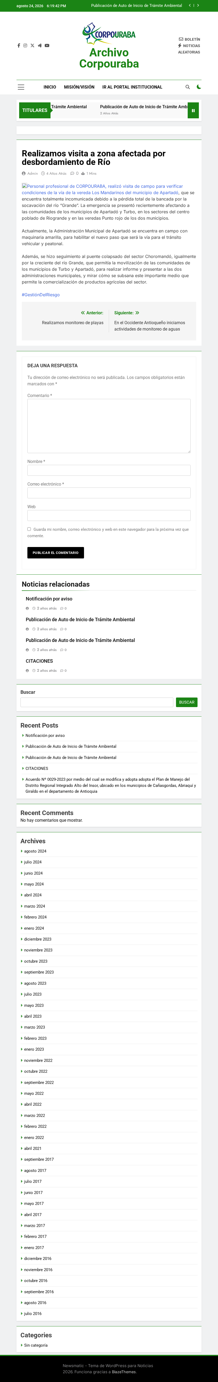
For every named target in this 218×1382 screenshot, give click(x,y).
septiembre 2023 (39, 972)
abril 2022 (32, 1104)
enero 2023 (34, 1049)
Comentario (39, 395)
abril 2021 (32, 1148)
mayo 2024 (34, 884)
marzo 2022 (34, 1115)
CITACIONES (39, 661)
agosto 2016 (35, 1302)
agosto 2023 (35, 983)
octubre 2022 (35, 1071)
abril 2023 (32, 1016)
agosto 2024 (35, 851)
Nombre (36, 461)
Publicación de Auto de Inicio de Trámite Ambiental (136, 6)
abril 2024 (32, 895)
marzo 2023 (34, 1027)
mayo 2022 (34, 1093)
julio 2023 (32, 994)
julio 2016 (32, 1313)
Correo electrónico (45, 484)
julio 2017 (32, 1181)
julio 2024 (32, 862)
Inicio (50, 87)
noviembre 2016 (38, 1269)
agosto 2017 (35, 1170)
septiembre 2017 (39, 1159)
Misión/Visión (79, 87)
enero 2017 (34, 1247)
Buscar (27, 692)
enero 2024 (34, 928)
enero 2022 (34, 1137)
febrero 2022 (35, 1126)
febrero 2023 (35, 1038)
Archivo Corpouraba (109, 58)
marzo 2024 (34, 906)
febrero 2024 (35, 917)
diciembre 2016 (37, 1258)
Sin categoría (36, 1345)
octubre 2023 (35, 961)
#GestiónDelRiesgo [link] (41, 294)
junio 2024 (33, 873)
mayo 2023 (34, 1005)
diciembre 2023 (37, 939)
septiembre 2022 (39, 1082)
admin (32, 173)
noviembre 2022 (38, 1060)
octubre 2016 (35, 1280)
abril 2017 (32, 1214)
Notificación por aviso (49, 599)
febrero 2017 (35, 1236)
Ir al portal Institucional (132, 87)
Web (31, 506)
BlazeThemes (124, 1372)
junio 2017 (33, 1192)
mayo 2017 (34, 1203)
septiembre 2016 (39, 1291)
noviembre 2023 (38, 950)
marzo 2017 (34, 1225)
